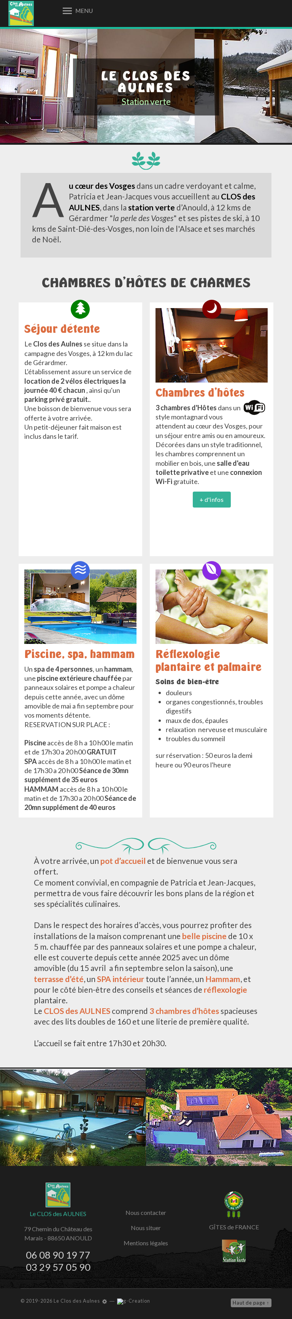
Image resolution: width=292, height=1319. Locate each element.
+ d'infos (212, 499)
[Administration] (105, 1301)
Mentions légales (146, 1242)
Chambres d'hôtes (200, 392)
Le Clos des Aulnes (146, 82)
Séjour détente (62, 329)
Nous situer (146, 1227)
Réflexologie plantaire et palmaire (209, 660)
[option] (48, 86)
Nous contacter (145, 1212)
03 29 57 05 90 (58, 1267)
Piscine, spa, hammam (79, 654)
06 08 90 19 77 (58, 1254)
